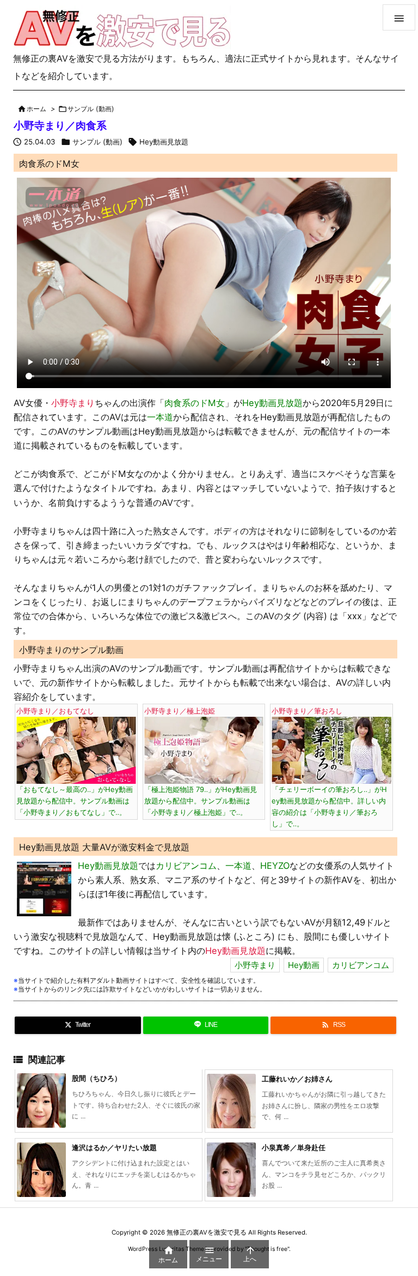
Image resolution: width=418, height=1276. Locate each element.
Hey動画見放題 (163, 141)
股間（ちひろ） (96, 1078)
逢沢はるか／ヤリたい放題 (114, 1147)
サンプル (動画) (90, 109)
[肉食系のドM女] (44, 887)
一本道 (160, 417)
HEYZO (275, 865)
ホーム (36, 109)
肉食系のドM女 (194, 402)
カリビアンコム (186, 865)
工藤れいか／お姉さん (297, 1078)
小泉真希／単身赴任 (293, 1147)
